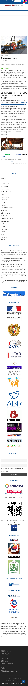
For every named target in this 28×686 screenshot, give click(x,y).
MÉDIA (2, 223)
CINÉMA (3, 194)
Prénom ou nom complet (6, 457)
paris (5, 66)
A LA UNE (3, 178)
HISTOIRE (3, 667)
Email (2, 463)
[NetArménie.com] (14, 292)
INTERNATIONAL (4, 55)
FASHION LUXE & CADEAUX (8, 207)
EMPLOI (3, 202)
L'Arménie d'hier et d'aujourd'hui (14, 297)
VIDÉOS (3, 239)
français (22, 64)
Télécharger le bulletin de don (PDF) (14, 494)
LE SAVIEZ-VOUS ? (5, 221)
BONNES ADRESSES (6, 191)
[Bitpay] (14, 525)
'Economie (3, 64)
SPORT (2, 234)
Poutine (11, 66)
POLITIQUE (4, 229)
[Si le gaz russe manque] (14, 45)
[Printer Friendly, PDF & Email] (7, 69)
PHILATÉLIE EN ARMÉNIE (7, 663)
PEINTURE (3, 668)
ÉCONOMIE (4, 199)
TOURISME (4, 237)
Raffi (3, 60)
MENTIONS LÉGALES (6, 651)
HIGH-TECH (4, 210)
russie (26, 66)
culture (12, 64)
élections (16, 64)
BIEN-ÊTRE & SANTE (6, 189)
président (15, 66)
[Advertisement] (14, 24)
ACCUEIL (3, 650)
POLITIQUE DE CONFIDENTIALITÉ (9, 671)
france (26, 64)
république (20, 66)
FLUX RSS (14, 618)
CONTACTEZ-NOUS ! (6, 653)
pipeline (8, 66)
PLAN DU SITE (4, 654)
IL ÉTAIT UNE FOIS (5, 213)
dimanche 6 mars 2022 (10, 60)
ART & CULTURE (5, 183)
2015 (9, 64)
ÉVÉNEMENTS (4, 205)
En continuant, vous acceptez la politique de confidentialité (12, 470)
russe (24, 66)
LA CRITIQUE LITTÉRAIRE (7, 218)
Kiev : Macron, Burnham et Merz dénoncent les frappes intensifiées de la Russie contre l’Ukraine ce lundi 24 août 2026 (13, 260)
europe (19, 64)
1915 (7, 64)
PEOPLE (3, 226)
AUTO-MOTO (4, 186)
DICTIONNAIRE (5, 197)
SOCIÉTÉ (3, 231)
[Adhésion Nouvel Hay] (14, 484)
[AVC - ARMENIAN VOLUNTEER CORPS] (14, 371)
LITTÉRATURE (4, 670)
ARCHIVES (3, 181)
